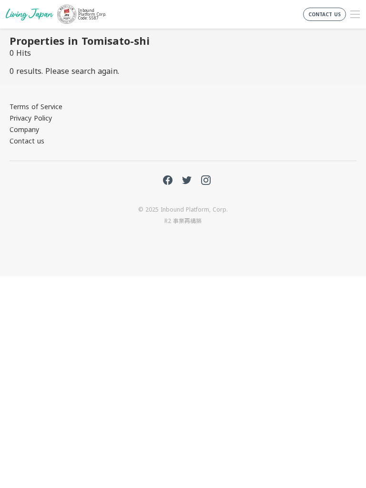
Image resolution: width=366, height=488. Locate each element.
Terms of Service (36, 106)
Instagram (206, 180)
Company (24, 129)
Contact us (27, 140)
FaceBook (168, 180)
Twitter (187, 180)
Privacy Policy (31, 117)
